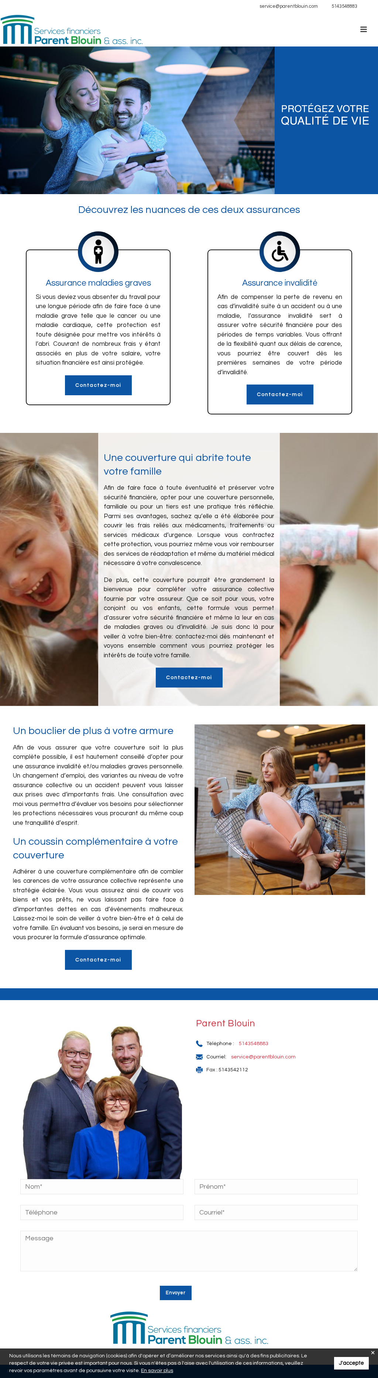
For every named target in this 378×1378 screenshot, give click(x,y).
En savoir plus (157, 1370)
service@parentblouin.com (289, 6)
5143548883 (344, 6)
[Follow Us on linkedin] (367, 6)
